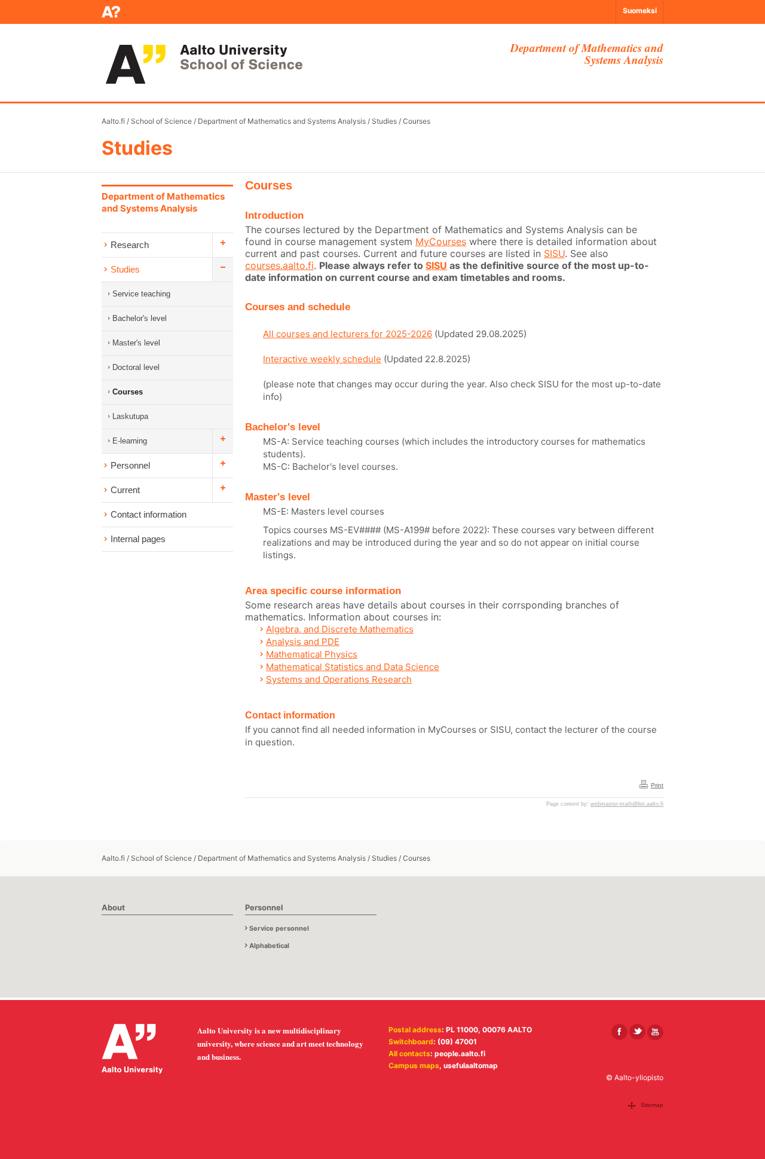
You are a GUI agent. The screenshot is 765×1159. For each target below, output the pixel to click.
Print (657, 785)
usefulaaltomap (470, 1065)
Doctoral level (136, 367)
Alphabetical (269, 945)
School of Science (161, 121)
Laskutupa (130, 416)
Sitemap (652, 1105)
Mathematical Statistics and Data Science (352, 666)
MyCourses (440, 241)
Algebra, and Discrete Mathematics (340, 629)
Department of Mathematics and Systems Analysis (282, 121)
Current (125, 490)
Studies (384, 121)
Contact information (148, 514)
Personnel (130, 465)
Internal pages (138, 539)
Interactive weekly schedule (322, 359)
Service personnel (279, 928)
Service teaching (141, 293)
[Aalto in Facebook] (619, 1032)
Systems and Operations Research (339, 679)
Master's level (136, 342)
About (113, 907)
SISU (554, 253)
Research (130, 245)
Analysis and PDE (302, 641)
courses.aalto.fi (279, 265)
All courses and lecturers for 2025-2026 (347, 334)
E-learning (129, 440)
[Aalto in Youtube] (655, 1032)
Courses (416, 121)
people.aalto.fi (459, 1053)
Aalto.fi (113, 121)
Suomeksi (640, 10)
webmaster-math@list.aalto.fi (626, 804)
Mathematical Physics (311, 654)
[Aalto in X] (637, 1032)
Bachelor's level (139, 318)
